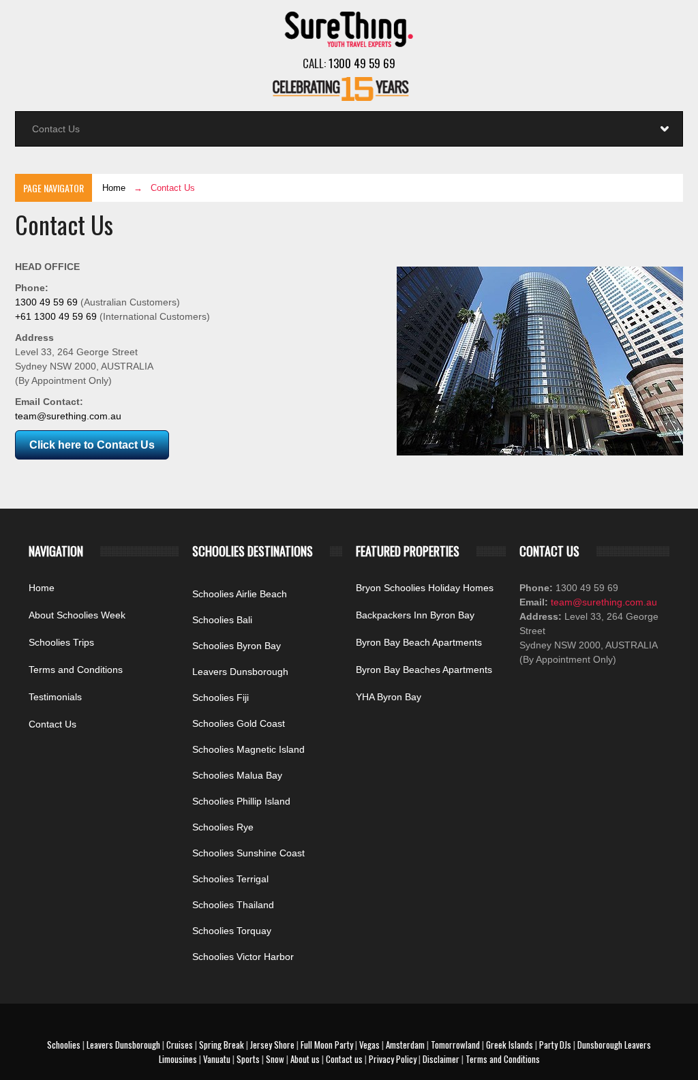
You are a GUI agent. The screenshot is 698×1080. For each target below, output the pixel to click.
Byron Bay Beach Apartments (419, 642)
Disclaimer (441, 1059)
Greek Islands (509, 1044)
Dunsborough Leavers (614, 1044)
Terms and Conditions (76, 669)
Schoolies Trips (61, 642)
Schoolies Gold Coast (238, 723)
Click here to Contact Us (92, 445)
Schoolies (63, 1044)
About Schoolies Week (77, 615)
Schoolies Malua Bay (237, 775)
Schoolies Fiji (220, 697)
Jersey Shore (272, 1044)
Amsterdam (405, 1044)
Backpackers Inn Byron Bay (415, 615)
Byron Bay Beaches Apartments (424, 669)
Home (113, 188)
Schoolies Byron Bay (236, 645)
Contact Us (52, 724)
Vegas (369, 1044)
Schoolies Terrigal (230, 878)
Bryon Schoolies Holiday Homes (425, 587)
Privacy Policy (392, 1059)
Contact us (344, 1059)
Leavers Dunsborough (240, 671)
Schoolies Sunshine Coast (248, 852)
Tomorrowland (455, 1044)
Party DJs (555, 1044)
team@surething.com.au (68, 415)
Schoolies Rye (223, 827)
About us (305, 1059)
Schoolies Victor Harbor (243, 956)
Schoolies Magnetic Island (248, 749)
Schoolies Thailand (233, 904)
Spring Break (221, 1044)
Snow (275, 1059)
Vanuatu (216, 1059)
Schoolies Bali (222, 619)
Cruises (179, 1044)
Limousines (178, 1059)
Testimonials (55, 696)
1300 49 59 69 (362, 63)
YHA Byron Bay (388, 696)
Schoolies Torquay (231, 930)
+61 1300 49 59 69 (56, 316)
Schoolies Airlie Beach (239, 593)
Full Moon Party (327, 1044)
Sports (248, 1059)
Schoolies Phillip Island (241, 801)
